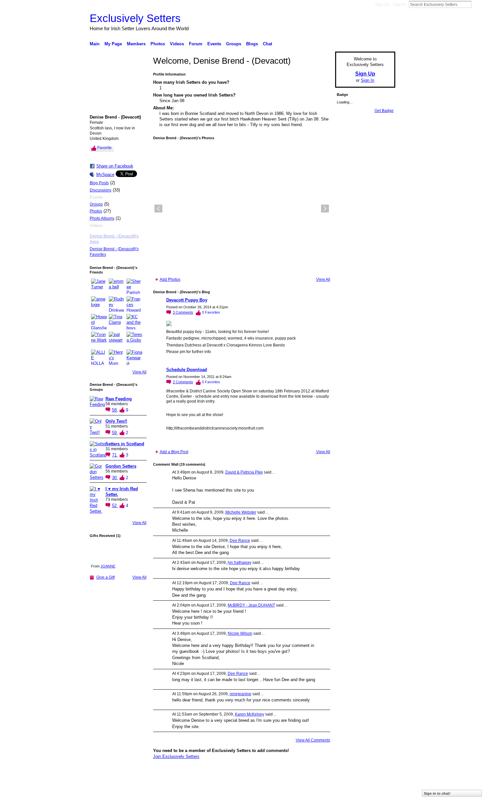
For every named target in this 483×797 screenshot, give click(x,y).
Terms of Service (380, 789)
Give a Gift (105, 577)
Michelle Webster (240, 512)
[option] (242, 208)
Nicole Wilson (240, 633)
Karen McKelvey (249, 714)
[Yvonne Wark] (99, 339)
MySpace (105, 174)
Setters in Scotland (124, 443)
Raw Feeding (118, 398)
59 (115, 432)
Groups (96, 204)
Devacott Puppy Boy (186, 300)
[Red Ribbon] (103, 551)
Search (476, 4)
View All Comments (313, 740)
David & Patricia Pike (244, 472)
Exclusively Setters (135, 18)
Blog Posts (99, 183)
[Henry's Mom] (117, 357)
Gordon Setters (120, 466)
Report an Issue (347, 789)
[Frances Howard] (134, 304)
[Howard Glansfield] (99, 322)
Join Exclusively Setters (176, 756)
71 (115, 455)
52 (115, 505)
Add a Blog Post (174, 452)
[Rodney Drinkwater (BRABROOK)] (117, 304)
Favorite (104, 147)
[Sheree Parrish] (134, 286)
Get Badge (384, 110)
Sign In (399, 4)
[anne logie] (99, 304)
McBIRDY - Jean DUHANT (251, 605)
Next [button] (325, 208)
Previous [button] (158, 208)
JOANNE (108, 566)
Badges (321, 789)
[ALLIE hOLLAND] (99, 357)
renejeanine (240, 694)
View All (139, 372)
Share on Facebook (114, 166)
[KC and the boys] (134, 322)
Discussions (100, 190)
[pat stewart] (117, 339)
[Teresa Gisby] (134, 339)
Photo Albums (102, 218)
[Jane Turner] (99, 286)
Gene (130, 789)
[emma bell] (117, 286)
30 (115, 477)
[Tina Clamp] (117, 322)
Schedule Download (186, 369)
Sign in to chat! (437, 793)
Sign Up (382, 4)
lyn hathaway (239, 562)
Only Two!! (116, 421)
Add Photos (170, 279)
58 (115, 410)
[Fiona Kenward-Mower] (134, 357)
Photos (96, 211)
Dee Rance (240, 540)
